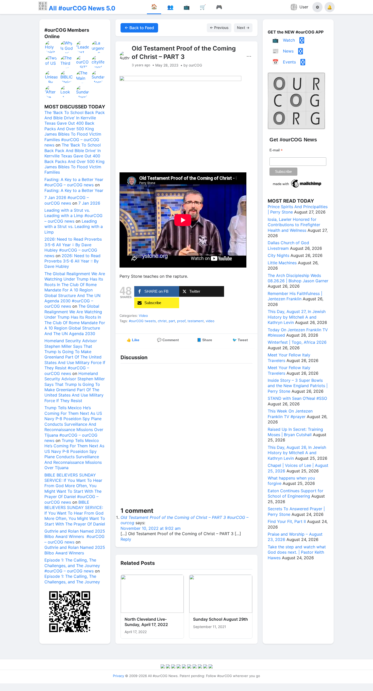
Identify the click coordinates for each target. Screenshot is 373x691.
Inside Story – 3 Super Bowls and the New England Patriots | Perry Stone (298, 386)
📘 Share (204, 340)
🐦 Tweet (240, 340)
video (210, 321)
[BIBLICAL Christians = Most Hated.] (67, 76)
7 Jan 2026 (89, 203)
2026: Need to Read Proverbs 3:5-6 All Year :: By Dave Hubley (72, 261)
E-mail (276, 150)
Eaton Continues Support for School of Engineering (295, 493)
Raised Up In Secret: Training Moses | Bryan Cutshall (295, 432)
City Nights (278, 255)
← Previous (219, 27)
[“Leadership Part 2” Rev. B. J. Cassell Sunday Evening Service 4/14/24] (82, 46)
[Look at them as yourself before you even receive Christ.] (67, 91)
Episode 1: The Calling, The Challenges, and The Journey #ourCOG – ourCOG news (72, 565)
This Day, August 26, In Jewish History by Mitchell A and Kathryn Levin (297, 453)
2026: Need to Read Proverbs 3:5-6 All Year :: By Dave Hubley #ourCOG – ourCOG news (73, 247)
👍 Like (133, 340)
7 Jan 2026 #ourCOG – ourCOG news (66, 200)
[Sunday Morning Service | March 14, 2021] (82, 91)
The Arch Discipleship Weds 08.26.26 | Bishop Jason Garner (298, 278)
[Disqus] (186, 436)
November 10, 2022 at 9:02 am (151, 528)
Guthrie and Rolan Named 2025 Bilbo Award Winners (74, 550)
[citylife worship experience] (98, 61)
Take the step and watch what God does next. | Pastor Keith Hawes (297, 552)
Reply (126, 539)
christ (162, 321)
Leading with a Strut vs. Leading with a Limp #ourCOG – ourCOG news (73, 216)
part (172, 321)
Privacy (118, 676)
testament (196, 321)
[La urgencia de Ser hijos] (98, 46)
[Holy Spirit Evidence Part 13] (51, 46)
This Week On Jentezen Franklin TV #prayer (290, 413)
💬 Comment (168, 340)
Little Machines (282, 262)
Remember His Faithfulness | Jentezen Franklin (295, 296)
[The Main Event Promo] (82, 76)
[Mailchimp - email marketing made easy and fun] (297, 188)
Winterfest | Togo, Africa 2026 (297, 342)
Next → (243, 27)
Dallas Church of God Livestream (288, 245)
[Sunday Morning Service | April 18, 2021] (98, 76)
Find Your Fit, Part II (287, 521)
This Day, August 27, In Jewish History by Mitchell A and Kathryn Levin (297, 317)
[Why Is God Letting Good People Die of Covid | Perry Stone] (67, 46)
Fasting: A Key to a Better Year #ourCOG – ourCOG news (73, 182)
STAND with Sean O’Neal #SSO (297, 398)
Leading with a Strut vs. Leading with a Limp (73, 227)
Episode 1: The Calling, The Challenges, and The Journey (72, 579)
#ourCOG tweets (142, 321)
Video (143, 316)
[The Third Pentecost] (67, 61)
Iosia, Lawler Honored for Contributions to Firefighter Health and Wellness (294, 225)
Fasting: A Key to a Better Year (73, 190)
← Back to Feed (139, 27)
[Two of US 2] (51, 61)
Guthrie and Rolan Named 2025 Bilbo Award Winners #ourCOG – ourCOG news (74, 537)
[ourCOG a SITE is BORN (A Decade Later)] (82, 61)
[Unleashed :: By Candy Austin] (51, 76)
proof (181, 321)
